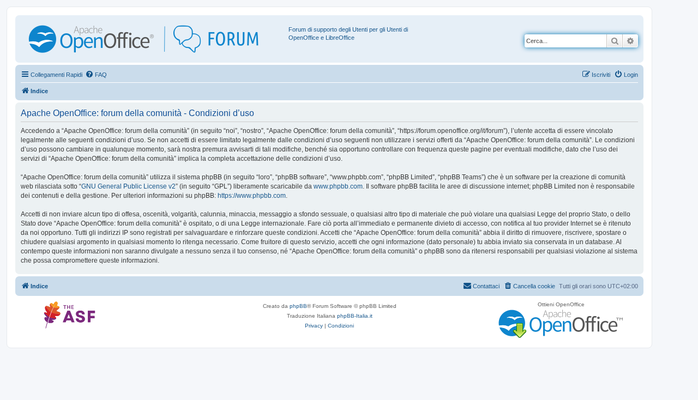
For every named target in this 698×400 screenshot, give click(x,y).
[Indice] (153, 39)
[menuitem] (96, 74)
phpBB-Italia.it (354, 316)
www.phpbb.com (338, 186)
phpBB (298, 306)
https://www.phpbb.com (252, 195)
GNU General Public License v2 (128, 186)
